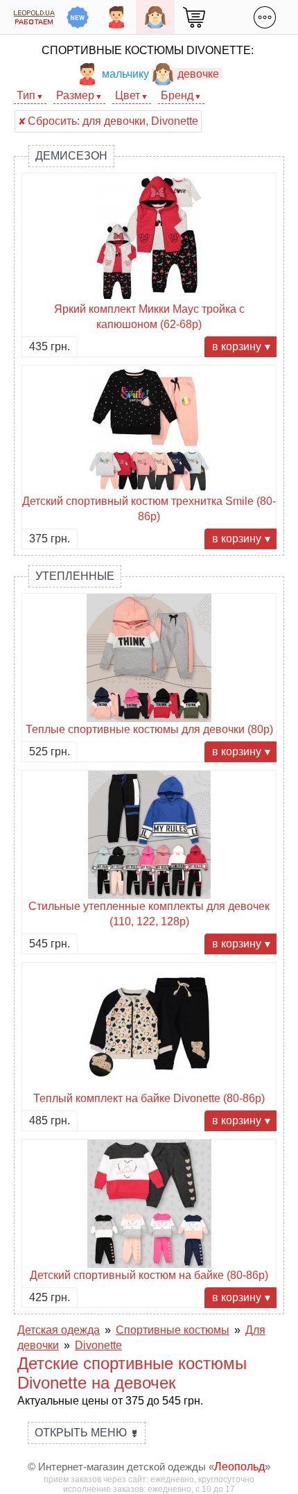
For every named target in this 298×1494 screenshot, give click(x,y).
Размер (75, 95)
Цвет (127, 95)
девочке (198, 74)
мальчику (125, 74)
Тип (26, 95)
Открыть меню (87, 1433)
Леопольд (239, 1466)
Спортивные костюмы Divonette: (148, 50)
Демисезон (71, 156)
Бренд (177, 95)
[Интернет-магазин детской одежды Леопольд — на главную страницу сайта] (34, 17)
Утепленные (74, 576)
